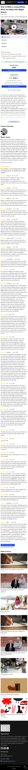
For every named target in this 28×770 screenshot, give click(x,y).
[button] (25, 767)
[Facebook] (5, 748)
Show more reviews (7, 545)
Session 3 (4, 46)
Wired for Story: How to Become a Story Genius (12, 569)
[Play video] (14, 27)
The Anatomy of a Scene (7, 674)
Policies (14, 768)
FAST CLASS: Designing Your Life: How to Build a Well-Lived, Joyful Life (13, 653)
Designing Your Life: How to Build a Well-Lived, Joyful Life (12, 590)
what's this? (21, 61)
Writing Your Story (5, 611)
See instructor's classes (6, 162)
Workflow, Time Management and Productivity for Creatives (13, 715)
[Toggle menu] (26, 2)
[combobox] (11, 2)
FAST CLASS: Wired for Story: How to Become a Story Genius (13, 631)
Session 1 (4, 40)
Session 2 (4, 43)
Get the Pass (21, 2)
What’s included (17, 90)
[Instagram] (7, 748)
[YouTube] (2, 748)
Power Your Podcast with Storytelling (10, 694)
